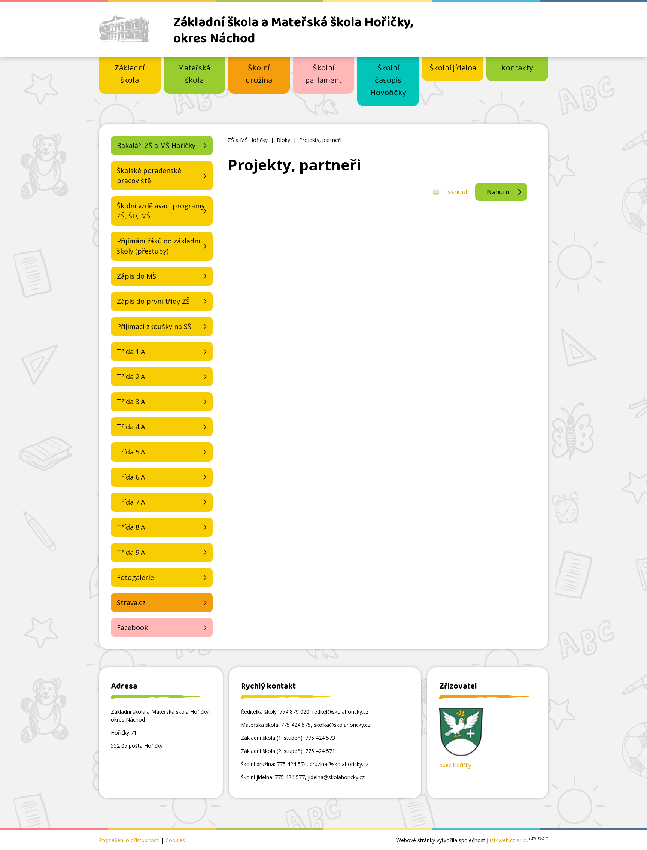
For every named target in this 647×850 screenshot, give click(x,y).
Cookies (175, 840)
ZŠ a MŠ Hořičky (248, 139)
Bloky (283, 139)
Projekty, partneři (320, 139)
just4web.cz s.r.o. (507, 840)
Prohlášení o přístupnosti (129, 840)
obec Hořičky (455, 765)
